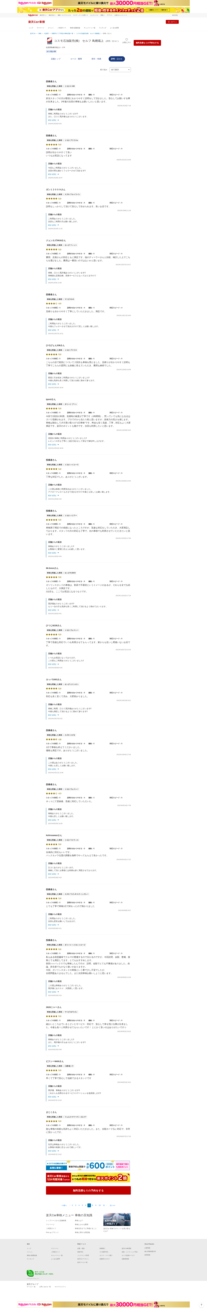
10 (100, 1205)
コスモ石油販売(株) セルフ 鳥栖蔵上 (88, 33)
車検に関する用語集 (82, 1232)
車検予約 (80, 1252)
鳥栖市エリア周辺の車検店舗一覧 (62, 33)
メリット (51, 28)
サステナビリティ (60, 1287)
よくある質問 (114, 28)
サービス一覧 (31, 1287)
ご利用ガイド (62, 28)
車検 (39, 33)
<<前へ (64, 1205)
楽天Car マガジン (83, 1259)
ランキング (102, 28)
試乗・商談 (81, 1248)
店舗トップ (55, 59)
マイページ (40, 28)
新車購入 (102, 1248)
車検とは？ (79, 1220)
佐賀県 (46, 33)
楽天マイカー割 (82, 1262)
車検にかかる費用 (81, 1224)
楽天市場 (175, 15)
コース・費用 (76, 59)
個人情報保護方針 (150, 1251)
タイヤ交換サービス (128, 1255)
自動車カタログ (105, 1259)
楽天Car (32, 33)
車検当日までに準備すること (86, 1228)
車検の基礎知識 (75, 28)
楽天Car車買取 (126, 1248)
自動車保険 (125, 1259)
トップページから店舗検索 (56, 1220)
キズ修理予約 (104, 1252)
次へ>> (112, 1205)
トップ (31, 28)
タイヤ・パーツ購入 (106, 1255)
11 (104, 1205)
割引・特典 (96, 59)
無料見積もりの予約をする (147, 43)
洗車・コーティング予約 (130, 1252)
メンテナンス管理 (83, 1255)
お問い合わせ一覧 (45, 1287)
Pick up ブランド (52, 1232)
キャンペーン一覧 (89, 28)
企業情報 (147, 1248)
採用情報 (147, 1255)
